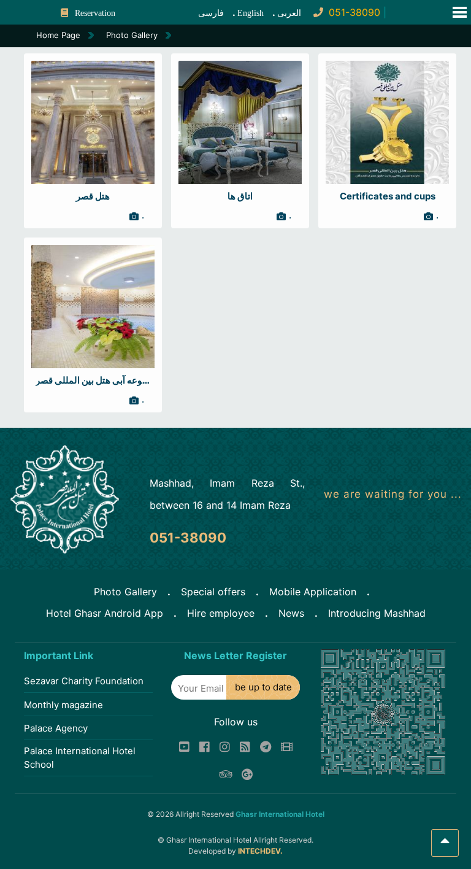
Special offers (213, 591)
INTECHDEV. (260, 850)
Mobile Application (312, 591)
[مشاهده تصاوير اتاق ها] (240, 121)
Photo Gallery (125, 591)
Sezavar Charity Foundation (84, 681)
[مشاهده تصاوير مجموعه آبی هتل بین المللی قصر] (93, 305)
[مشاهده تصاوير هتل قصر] (93, 121)
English (250, 13)
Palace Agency (56, 728)
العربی (289, 13)
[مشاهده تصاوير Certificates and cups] (387, 121)
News (291, 613)
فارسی (211, 13)
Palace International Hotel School (80, 758)
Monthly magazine (63, 705)
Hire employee (221, 613)
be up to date (263, 687)
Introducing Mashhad (377, 613)
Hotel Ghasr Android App (104, 613)
